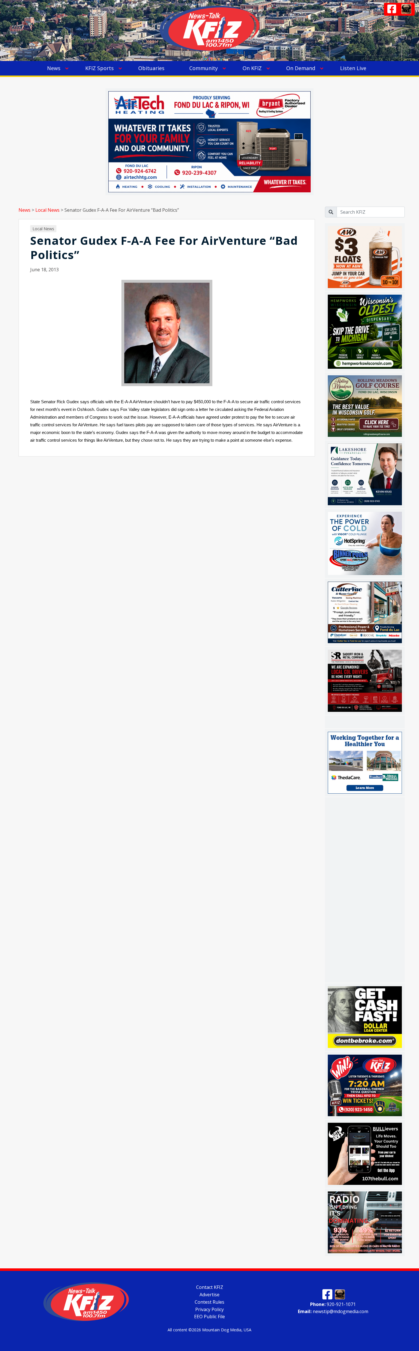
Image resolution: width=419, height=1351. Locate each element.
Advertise (209, 1294)
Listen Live (353, 68)
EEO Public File (209, 1316)
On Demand (300, 68)
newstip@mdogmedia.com (333, 1311)
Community (203, 68)
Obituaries (151, 68)
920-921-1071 (333, 1304)
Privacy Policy (209, 1309)
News (53, 68)
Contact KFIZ (209, 1287)
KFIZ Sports (99, 68)
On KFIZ (252, 68)
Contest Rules (209, 1302)
